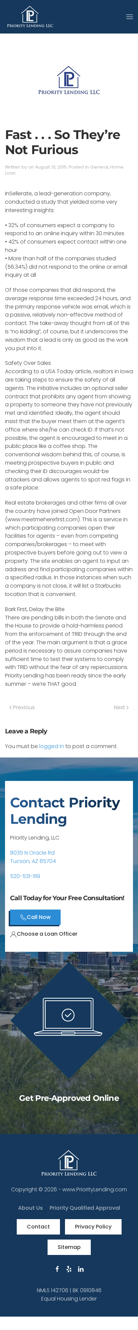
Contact (38, 1227)
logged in (51, 746)
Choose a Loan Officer (47, 934)
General (99, 167)
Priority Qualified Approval (85, 1208)
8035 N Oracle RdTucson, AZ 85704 (33, 857)
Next (120, 707)
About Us (30, 1208)
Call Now (39, 917)
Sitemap (69, 1247)
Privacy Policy (93, 1227)
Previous (23, 707)
